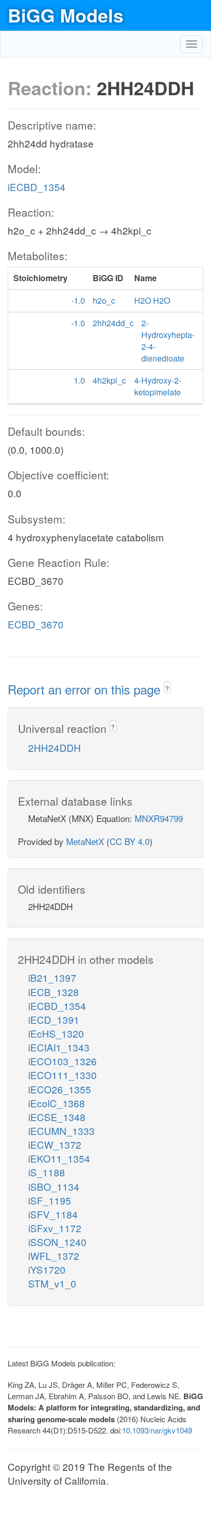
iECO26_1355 (59, 1089)
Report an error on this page (86, 689)
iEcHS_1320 (56, 1033)
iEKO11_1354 (59, 1158)
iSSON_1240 (57, 1242)
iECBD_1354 (37, 187)
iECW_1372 (54, 1144)
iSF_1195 (49, 1200)
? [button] (167, 688)
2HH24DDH (54, 747)
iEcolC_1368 (56, 1103)
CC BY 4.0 (130, 841)
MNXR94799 (159, 818)
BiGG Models (65, 15)
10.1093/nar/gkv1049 (157, 1430)
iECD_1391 (53, 1019)
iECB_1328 (53, 992)
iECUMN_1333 (61, 1130)
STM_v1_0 (52, 1283)
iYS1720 (47, 1269)
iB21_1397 (52, 977)
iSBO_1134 (53, 1186)
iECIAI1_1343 (59, 1047)
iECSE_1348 (57, 1117)
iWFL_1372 (53, 1255)
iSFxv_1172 (54, 1228)
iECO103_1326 (62, 1061)
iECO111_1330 (62, 1075)
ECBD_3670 (36, 624)
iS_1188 (46, 1172)
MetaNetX (85, 841)
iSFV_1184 (53, 1214)
